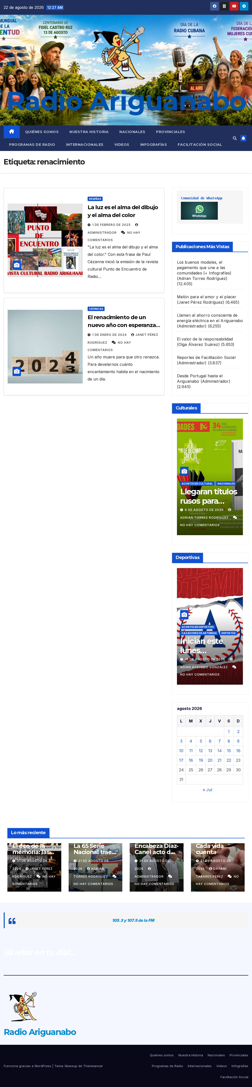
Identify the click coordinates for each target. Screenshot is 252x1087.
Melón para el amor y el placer (206, 296)
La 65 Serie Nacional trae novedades (93, 852)
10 (181, 750)
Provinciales (170, 132)
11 (191, 750)
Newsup (71, 1066)
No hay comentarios (200, 525)
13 (210, 750)
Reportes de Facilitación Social (206, 357)
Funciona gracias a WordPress (28, 1066)
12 (201, 750)
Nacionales (132, 132)
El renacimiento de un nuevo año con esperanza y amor (124, 325)
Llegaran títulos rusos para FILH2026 (208, 501)
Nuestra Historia (89, 132)
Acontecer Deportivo (198, 626)
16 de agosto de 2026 (205, 659)
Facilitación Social (200, 144)
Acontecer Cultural (197, 483)
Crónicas (96, 308)
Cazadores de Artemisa (199, 633)
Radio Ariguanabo (126, 101)
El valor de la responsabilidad (205, 339)
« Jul (207, 789)
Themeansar (93, 1066)
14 (219, 750)
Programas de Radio (32, 144)
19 (201, 760)
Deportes (228, 633)
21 (219, 760)
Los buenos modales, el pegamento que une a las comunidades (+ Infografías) (204, 267)
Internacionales (85, 144)
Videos (121, 144)
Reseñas (95, 198)
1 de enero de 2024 (110, 335)
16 (238, 750)
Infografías (153, 144)
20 (210, 760)
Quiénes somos (42, 132)
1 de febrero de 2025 (112, 225)
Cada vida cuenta (210, 849)
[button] (235, 138)
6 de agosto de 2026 (205, 510)
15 (229, 750)
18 (191, 760)
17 (181, 760)
